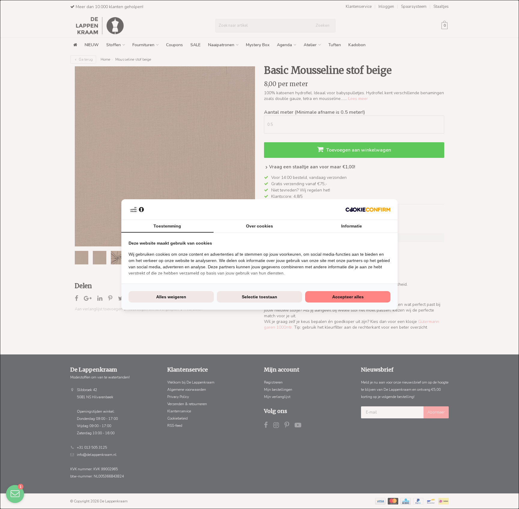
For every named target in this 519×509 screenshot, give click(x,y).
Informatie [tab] (351, 226)
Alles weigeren (171, 296)
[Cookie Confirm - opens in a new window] (367, 209)
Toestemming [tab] (167, 226)
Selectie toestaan (259, 296)
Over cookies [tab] (259, 226)
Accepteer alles (348, 296)
